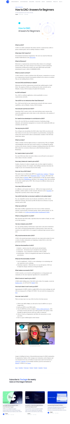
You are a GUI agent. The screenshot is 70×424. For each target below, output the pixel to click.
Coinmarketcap (27, 178)
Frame (38, 175)
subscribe (23, 361)
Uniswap (26, 177)
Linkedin (40, 367)
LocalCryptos (40, 173)
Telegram (26, 367)
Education (38, 1)
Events (43, 1)
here (16, 292)
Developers (31, 1)
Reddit (35, 367)
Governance (49, 1)
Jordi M (29, 413)
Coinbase (46, 173)
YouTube (21, 367)
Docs (16, 367)
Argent (43, 175)
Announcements (15, 1)
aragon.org (18, 361)
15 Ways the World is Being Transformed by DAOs (37, 211)
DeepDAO (49, 190)
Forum (45, 367)
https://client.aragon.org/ (43, 308)
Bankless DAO (18, 282)
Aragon (16, 14)
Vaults (60, 1)
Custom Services (24, 1)
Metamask (33, 175)
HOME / (16, 7)
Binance (52, 173)
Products (55, 1)
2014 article (32, 57)
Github (31, 367)
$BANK (33, 282)
